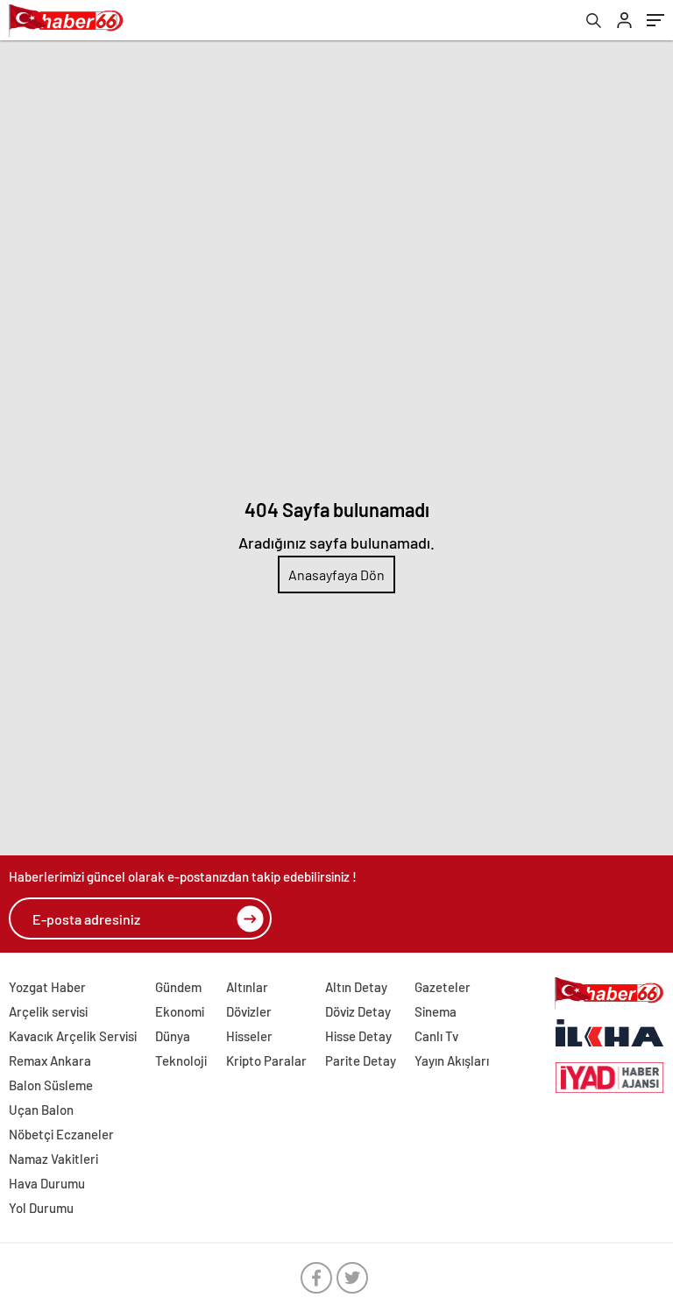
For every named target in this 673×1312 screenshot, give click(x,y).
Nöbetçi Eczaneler (61, 1134)
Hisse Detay (358, 1036)
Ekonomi (179, 1011)
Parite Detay (360, 1060)
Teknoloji (181, 1060)
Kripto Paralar (266, 1060)
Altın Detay (356, 987)
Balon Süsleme (51, 1085)
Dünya (172, 1036)
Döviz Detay (358, 1011)
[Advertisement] (336, 171)
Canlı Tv (436, 1036)
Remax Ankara (50, 1060)
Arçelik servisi (48, 1011)
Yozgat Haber (47, 987)
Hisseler (249, 1036)
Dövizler (249, 1011)
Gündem (178, 987)
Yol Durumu (41, 1208)
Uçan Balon (41, 1109)
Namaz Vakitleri (53, 1159)
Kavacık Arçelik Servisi (73, 1036)
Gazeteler (442, 987)
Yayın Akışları (451, 1060)
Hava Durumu (47, 1183)
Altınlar (247, 987)
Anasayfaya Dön (336, 574)
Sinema (435, 1011)
